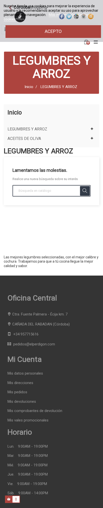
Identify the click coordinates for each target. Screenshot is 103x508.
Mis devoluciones (22, 402)
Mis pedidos (17, 392)
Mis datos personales (25, 373)
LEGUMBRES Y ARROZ (27, 129)
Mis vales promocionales (28, 420)
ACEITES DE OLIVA (24, 138)
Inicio (15, 112)
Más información (62, 15)
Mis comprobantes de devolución (35, 411)
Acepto (53, 31)
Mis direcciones (20, 383)
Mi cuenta (25, 359)
